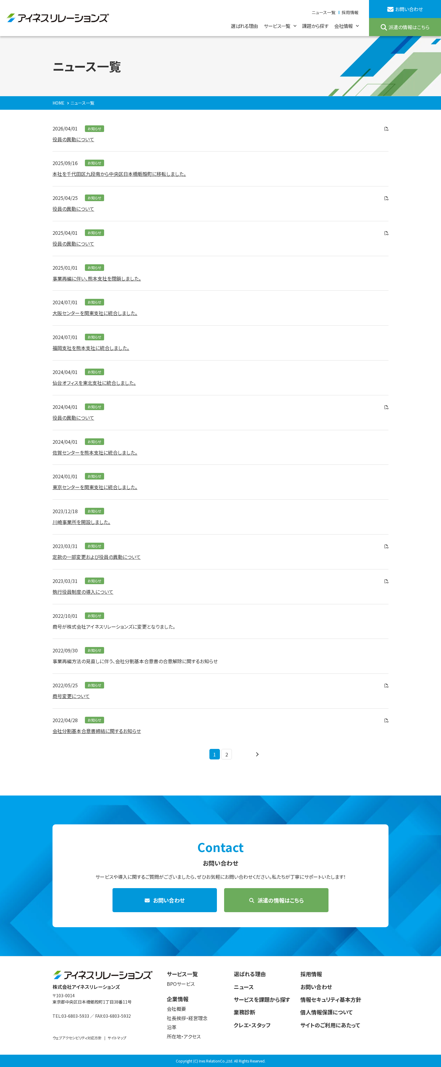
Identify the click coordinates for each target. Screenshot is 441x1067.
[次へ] (256, 754)
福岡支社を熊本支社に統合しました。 (90, 347)
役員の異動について (73, 139)
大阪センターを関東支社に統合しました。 (94, 313)
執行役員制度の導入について (82, 591)
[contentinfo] (220, 1011)
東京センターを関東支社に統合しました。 (94, 487)
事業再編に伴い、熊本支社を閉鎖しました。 (96, 278)
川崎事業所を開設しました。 (81, 522)
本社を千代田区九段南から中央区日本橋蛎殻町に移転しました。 (119, 173)
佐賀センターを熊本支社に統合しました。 (94, 452)
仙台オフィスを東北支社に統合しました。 (94, 382)
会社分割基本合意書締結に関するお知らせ (96, 730)
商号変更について (71, 696)
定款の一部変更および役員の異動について (96, 556)
